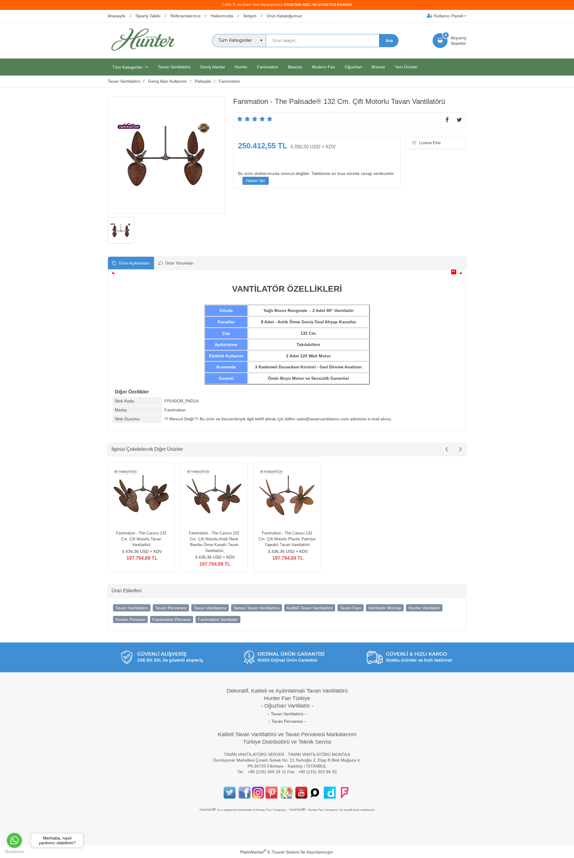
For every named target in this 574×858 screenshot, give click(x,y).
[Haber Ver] (255, 181)
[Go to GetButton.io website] (14, 852)
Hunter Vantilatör (424, 607)
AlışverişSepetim (458, 41)
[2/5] (243, 118)
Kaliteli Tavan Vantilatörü (310, 607)
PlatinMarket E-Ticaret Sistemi (270, 852)
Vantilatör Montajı (384, 607)
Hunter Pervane (130, 619)
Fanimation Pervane (171, 619)
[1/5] (240, 118)
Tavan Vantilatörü (131, 607)
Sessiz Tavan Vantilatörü (256, 607)
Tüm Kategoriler (127, 67)
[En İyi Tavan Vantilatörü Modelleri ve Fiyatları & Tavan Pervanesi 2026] (143, 53)
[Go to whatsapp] (14, 840)
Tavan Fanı (350, 607)
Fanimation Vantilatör (218, 619)
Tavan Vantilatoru (210, 607)
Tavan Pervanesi (171, 607)
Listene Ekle (430, 143)
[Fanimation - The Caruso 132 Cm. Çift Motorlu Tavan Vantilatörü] (141, 496)
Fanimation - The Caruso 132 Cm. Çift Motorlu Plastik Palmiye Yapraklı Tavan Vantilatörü (287, 539)
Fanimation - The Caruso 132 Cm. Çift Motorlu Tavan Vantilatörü (141, 539)
